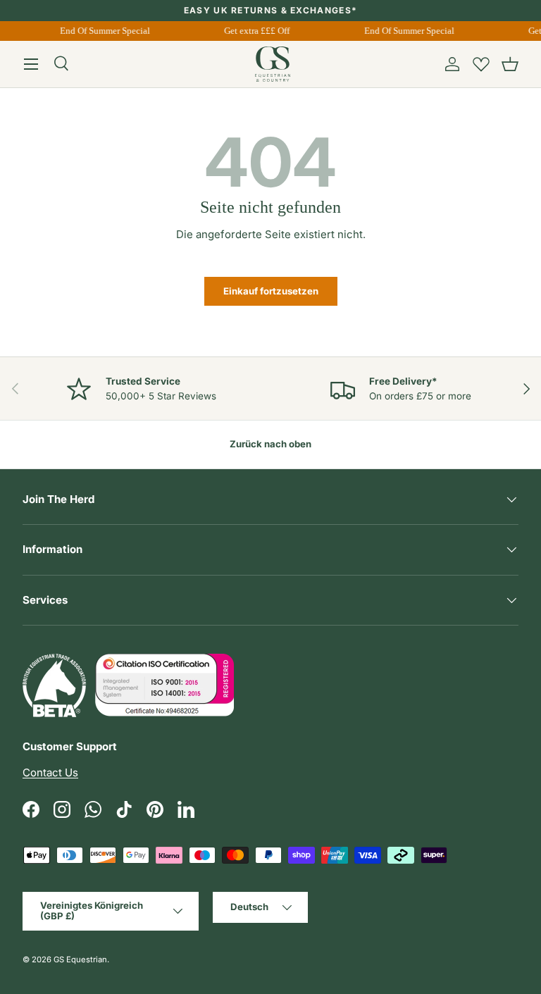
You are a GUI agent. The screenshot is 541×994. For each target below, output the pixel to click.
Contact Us (50, 772)
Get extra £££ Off (256, 30)
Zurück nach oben (270, 443)
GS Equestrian (80, 959)
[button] (510, 64)
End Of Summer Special (103, 30)
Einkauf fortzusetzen (270, 291)
